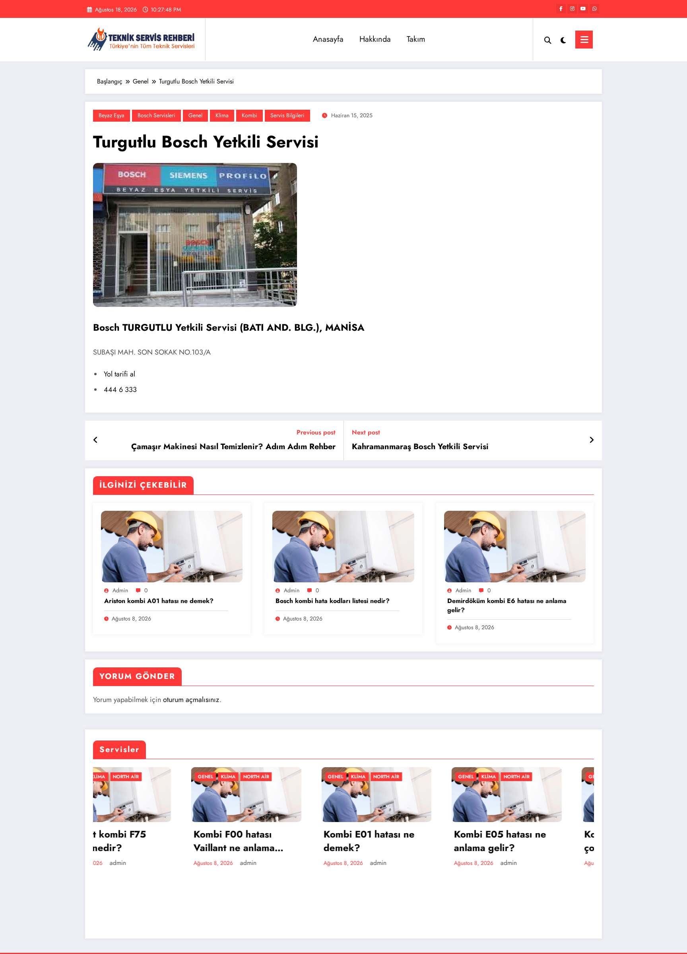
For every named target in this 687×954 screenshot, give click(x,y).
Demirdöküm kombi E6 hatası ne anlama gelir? (507, 605)
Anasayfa (328, 39)
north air (158, 776)
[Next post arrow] (591, 440)
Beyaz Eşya (111, 115)
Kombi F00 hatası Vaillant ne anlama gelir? (136, 841)
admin (120, 590)
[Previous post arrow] (95, 440)
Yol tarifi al (119, 374)
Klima (222, 115)
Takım (416, 39)
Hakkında (375, 39)
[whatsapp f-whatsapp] (594, 9)
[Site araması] (548, 39)
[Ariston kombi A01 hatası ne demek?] (172, 546)
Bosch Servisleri (156, 115)
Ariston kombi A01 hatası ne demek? (158, 601)
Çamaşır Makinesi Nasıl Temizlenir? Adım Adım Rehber (233, 446)
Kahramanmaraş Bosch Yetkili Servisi (420, 446)
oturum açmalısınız (191, 699)
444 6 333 (120, 389)
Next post (366, 432)
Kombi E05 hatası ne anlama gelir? (402, 841)
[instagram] (572, 9)
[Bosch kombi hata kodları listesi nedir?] (343, 546)
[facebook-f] (561, 9)
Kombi (249, 115)
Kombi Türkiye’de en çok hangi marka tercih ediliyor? (538, 841)
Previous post (316, 432)
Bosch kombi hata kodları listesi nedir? (333, 601)
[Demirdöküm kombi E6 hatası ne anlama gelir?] (515, 546)
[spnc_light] (563, 39)
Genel (195, 115)
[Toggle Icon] (584, 39)
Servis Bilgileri (287, 115)
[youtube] (583, 9)
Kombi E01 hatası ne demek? (271, 841)
